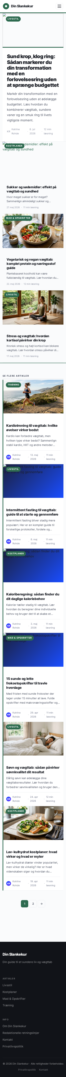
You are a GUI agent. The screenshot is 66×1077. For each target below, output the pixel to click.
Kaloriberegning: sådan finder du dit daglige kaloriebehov (32, 596)
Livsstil (13, 469)
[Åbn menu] (59, 6)
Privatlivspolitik (13, 1046)
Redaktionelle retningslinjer (21, 1033)
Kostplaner (16, 553)
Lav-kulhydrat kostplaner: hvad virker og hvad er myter (31, 854)
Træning (13, 384)
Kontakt (8, 1039)
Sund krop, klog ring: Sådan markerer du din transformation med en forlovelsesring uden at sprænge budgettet (33, 70)
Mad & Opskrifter (20, 638)
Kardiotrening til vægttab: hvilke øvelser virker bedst (32, 427)
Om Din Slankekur (14, 1026)
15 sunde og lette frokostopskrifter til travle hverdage (26, 683)
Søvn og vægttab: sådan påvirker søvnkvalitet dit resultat (33, 769)
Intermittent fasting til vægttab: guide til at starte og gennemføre (32, 512)
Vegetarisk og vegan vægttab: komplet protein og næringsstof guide (31, 264)
